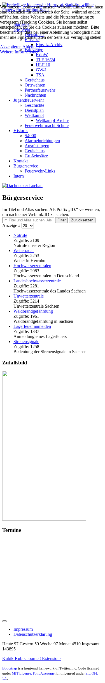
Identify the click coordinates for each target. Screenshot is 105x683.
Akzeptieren (11, 46)
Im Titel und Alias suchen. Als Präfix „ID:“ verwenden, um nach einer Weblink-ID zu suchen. (51, 212)
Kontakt (20, 160)
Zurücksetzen (82, 220)
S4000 (30, 135)
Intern (18, 176)
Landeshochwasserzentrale (37, 280)
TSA (40, 74)
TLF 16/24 (45, 59)
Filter (61, 220)
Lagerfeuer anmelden (32, 326)
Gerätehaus (35, 80)
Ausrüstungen (37, 145)
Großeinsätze (36, 155)
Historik (20, 130)
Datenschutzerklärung (32, 634)
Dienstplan (34, 110)
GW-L (41, 69)
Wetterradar (23, 250)
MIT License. (22, 673)
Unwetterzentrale (28, 296)
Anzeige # (12, 225)
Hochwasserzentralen (32, 265)
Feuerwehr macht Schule (47, 125)
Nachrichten (35, 95)
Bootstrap (9, 668)
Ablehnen (31, 46)
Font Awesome (44, 673)
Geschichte (34, 105)
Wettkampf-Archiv (52, 120)
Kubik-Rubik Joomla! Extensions (31, 658)
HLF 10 (43, 64)
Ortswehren (35, 85)
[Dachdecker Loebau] (22, 185)
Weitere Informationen (19, 51)
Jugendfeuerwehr (28, 100)
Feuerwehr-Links (40, 171)
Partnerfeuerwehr (40, 90)
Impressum (23, 629)
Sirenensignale (26, 341)
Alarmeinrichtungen (42, 140)
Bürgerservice (25, 166)
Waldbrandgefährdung (33, 311)
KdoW (42, 54)
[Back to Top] (4, 621)
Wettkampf (34, 115)
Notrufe (20, 235)
